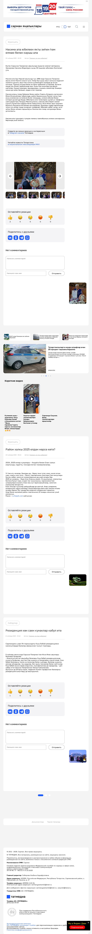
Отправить (56, 273)
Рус (58, 27)
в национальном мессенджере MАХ (24, 144)
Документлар (38, 822)
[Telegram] (21, 237)
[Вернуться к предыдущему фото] (10, 176)
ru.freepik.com (17, 496)
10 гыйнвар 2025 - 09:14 (13, 455)
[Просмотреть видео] (32, 399)
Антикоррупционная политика (19, 924)
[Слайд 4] (48, 375)
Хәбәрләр (13, 623)
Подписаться (77, 927)
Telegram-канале (17, 133)
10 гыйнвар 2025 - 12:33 (13, 58)
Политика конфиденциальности (19, 930)
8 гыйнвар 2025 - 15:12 (13, 636)
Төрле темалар (53, 822)
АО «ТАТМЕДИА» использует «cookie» (21, 925)
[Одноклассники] (16, 237)
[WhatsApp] (27, 237)
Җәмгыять (13, 42)
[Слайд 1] (41, 375)
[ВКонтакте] (10, 237)
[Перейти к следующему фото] (59, 176)
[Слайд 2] (43, 375)
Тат (69, 27)
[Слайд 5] (50, 375)
